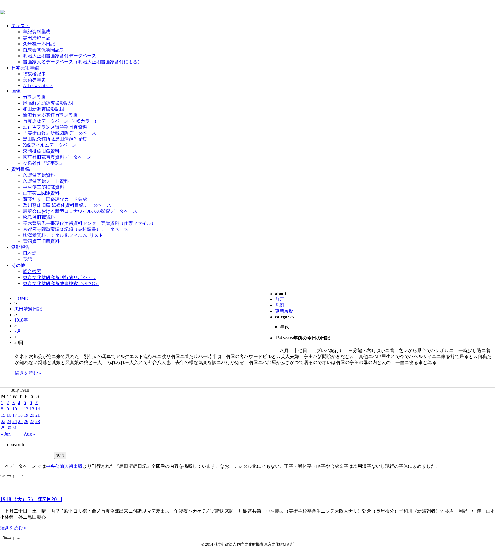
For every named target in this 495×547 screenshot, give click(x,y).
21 (37, 415)
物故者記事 (34, 73)
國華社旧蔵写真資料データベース (57, 157)
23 (9, 421)
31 (14, 427)
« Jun (6, 434)
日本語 (30, 253)
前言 (279, 299)
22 (3, 421)
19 (26, 415)
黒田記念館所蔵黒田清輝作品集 (55, 139)
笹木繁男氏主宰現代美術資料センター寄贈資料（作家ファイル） (89, 223)
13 (32, 408)
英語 (27, 259)
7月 (17, 331)
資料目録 (20, 169)
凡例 (279, 305)
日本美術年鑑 (25, 67)
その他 (18, 265)
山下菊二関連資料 (41, 193)
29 (3, 427)
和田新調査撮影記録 (43, 109)
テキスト (20, 25)
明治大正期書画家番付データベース (59, 55)
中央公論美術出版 (64, 466)
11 (20, 408)
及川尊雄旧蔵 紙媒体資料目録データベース (67, 205)
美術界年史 (34, 79)
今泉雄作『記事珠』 (43, 163)
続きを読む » (28, 373)
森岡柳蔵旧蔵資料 (41, 151)
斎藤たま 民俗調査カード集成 (55, 199)
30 (9, 427)
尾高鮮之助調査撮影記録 (48, 103)
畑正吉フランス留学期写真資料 (55, 127)
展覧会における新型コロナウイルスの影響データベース (80, 211)
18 (20, 415)
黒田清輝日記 (36, 37)
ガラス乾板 (34, 97)
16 (9, 415)
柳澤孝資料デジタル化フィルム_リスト (63, 235)
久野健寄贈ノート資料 (46, 181)
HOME (21, 298)
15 (3, 415)
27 (32, 421)
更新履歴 (284, 311)
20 (32, 415)
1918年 (21, 320)
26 (26, 421)
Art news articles (38, 85)
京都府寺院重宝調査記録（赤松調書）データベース (75, 229)
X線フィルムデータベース (50, 145)
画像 (16, 90)
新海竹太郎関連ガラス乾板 (50, 115)
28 (37, 421)
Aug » (29, 434)
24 (14, 421)
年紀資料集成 (36, 31)
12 (26, 408)
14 (37, 408)
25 (20, 421)
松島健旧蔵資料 (39, 217)
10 (14, 408)
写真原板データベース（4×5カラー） (61, 121)
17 (14, 415)
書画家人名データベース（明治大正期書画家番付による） (82, 61)
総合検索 (32, 271)
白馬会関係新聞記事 (43, 49)
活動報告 (20, 247)
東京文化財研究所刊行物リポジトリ (59, 277)
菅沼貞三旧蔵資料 (41, 241)
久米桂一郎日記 (39, 43)
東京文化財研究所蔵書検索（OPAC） (61, 283)
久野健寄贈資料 (39, 175)
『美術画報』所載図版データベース (59, 133)
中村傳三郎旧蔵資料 (43, 187)
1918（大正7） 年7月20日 (31, 499)
